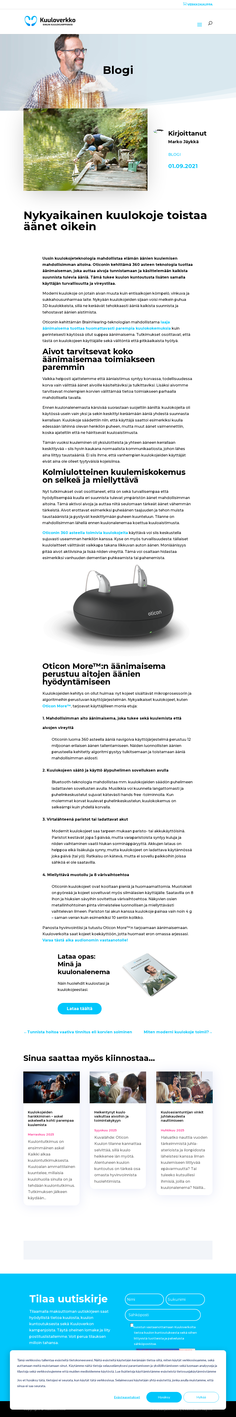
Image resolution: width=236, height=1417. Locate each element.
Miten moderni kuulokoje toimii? (178, 1032)
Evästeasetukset (127, 1397)
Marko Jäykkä (183, 141)
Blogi (174, 154)
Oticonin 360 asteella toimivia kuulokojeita (85, 533)
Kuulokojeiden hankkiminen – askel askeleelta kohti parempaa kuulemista (51, 1118)
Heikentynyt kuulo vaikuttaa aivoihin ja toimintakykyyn (111, 1116)
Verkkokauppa (197, 4)
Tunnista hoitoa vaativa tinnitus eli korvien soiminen (78, 1032)
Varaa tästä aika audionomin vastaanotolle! (85, 940)
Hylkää (201, 1397)
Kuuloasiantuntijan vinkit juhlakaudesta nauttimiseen (182, 1116)
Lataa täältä (79, 1008)
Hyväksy (164, 1397)
